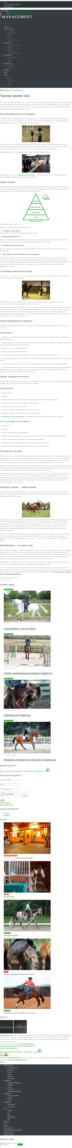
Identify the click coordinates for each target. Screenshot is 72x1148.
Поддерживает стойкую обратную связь (13, 416)
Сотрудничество (8, 6)
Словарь (10, 59)
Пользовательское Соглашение (13, 1130)
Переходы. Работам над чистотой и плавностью (30, 759)
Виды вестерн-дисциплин (11, 935)
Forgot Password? (5, 802)
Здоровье (10, 47)
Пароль (2, 784)
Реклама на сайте (9, 1134)
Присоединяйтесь (9, 1132)
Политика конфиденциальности (9, 1048)
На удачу (6, 813)
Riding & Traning (9, 28)
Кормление (11, 51)
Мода (9, 78)
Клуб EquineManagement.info (12, 4)
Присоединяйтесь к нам (7, 804)
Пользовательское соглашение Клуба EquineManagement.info (17, 1046)
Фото (9, 84)
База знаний (7, 55)
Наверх (2, 1062)
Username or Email (5, 779)
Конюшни (7, 69)
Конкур (9, 36)
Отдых (6, 74)
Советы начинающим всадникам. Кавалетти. (28, 673)
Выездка (10, 34)
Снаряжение (8, 63)
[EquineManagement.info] (16, 18)
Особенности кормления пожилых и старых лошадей (19, 974)
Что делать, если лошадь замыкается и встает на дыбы (20, 1013)
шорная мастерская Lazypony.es (18, 1060)
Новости (6, 26)
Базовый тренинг (12, 32)
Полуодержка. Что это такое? (20, 628)
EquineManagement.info (6, 1035)
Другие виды (11, 40)
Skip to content (4, 22)
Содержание (8, 43)
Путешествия (11, 80)
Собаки (9, 82)
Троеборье (10, 38)
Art (8, 76)
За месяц (6, 815)
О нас (5, 2)
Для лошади (11, 67)
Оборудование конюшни (14, 53)
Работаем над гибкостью (17, 715)
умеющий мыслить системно (26, 175)
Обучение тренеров (13, 57)
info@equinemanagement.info (26, 1044)
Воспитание (11, 30)
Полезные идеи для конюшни (24, 858)
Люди (5, 72)
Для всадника (11, 65)
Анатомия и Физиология (14, 45)
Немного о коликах (9, 896)
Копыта (10, 49)
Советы (10, 61)
